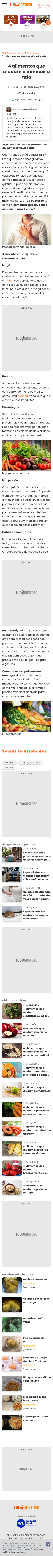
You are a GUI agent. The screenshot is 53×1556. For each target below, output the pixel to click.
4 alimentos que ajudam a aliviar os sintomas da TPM (35, 1150)
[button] (48, 22)
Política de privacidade (33, 1535)
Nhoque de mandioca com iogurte (37, 1379)
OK (48, 1544)
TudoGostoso (8, 53)
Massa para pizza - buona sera (35, 1398)
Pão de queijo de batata (33, 1339)
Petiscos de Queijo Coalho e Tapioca (35, 1359)
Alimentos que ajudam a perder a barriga (35, 1189)
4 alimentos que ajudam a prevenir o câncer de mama (36, 1110)
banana (23, 396)
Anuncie (28, 1538)
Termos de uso (15, 1538)
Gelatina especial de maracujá (36, 1300)
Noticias (20, 53)
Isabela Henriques (27, 109)
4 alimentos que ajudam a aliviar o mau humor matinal (36, 1051)
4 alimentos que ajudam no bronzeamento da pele (34, 1169)
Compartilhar (28, 93)
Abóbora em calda (35, 1279)
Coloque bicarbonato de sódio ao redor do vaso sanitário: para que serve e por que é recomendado (37, 895)
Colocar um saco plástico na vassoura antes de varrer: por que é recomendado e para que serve (37, 856)
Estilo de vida (33, 53)
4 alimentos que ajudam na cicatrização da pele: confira (36, 1012)
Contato (38, 1538)
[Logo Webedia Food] (26, 1523)
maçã (9, 280)
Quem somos (13, 1535)
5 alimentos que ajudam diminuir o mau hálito (35, 1032)
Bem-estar (8, 768)
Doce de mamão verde (33, 1320)
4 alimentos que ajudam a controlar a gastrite (37, 1130)
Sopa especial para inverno (35, 1418)
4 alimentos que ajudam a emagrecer (36, 1089)
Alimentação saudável (30, 762)
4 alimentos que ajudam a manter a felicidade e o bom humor (35, 1071)
